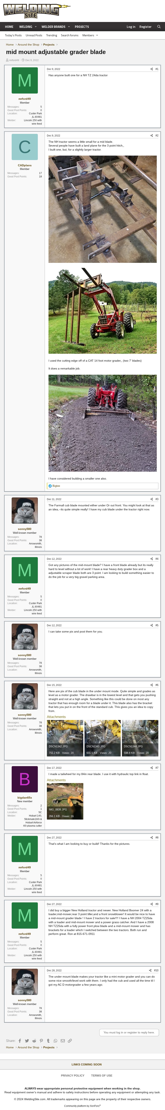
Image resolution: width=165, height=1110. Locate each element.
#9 (157, 904)
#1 (157, 69)
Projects (82, 26)
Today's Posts (13, 35)
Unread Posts (34, 35)
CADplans (25, 165)
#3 (157, 499)
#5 (157, 625)
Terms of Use (101, 1075)
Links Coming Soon (87, 1064)
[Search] (159, 26)
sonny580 (24, 529)
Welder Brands (53, 26)
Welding (25, 26)
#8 (157, 837)
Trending (51, 35)
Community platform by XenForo (82, 1106)
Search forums (69, 35)
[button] (36, 26)
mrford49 (14, 60)
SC (40, 812)
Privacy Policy (72, 1075)
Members (88, 35)
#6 (157, 685)
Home (9, 26)
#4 (157, 558)
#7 (157, 767)
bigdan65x (25, 797)
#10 (156, 970)
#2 (157, 135)
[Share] (151, 69)
